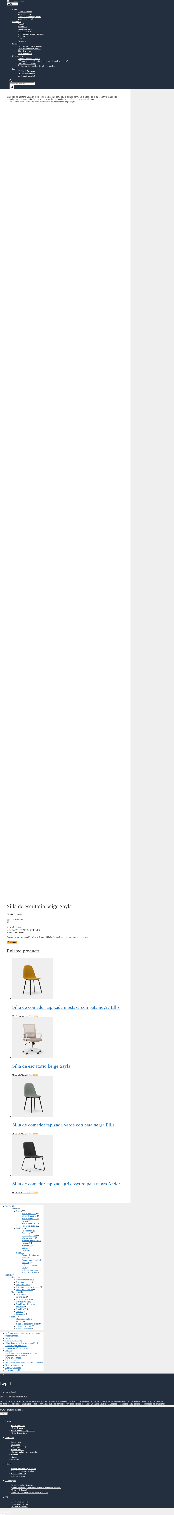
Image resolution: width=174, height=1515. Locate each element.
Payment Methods (13, 1358)
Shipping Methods (13, 1367)
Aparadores (22, 24)
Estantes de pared (25, 29)
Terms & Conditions (14, 1370)
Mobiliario (16, 22)
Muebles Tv (23, 36)
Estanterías (22, 26)
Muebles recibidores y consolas (31, 34)
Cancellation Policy (13, 1341)
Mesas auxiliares (25, 12)
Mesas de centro (24, 14)
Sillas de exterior (25, 54)
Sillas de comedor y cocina (29, 49)
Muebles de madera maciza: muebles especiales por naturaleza (21, 1354)
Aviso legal (10, 1338)
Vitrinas (21, 39)
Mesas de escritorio (26, 19)
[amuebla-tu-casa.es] (16, 1)
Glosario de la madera (27, 63)
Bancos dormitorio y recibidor (30, 46)
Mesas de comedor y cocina (29, 17)
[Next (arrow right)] (4, 1514)
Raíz (16, 102)
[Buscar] (12, 87)
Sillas (14, 44)
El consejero (17, 56)
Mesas (15, 9)
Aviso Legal (10, 1392)
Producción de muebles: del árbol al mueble (36, 66)
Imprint (8, 1350)
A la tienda (12, 942)
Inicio (21, 102)
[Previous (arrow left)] (1, 1514)
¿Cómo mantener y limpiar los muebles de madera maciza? (43, 61)
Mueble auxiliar (24, 31)
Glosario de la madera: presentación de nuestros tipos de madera (22, 1344)
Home (9, 102)
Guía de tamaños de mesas (29, 59)
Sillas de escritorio (25, 51)
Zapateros (22, 41)
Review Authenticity (14, 1365)
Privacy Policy (11, 1360)
